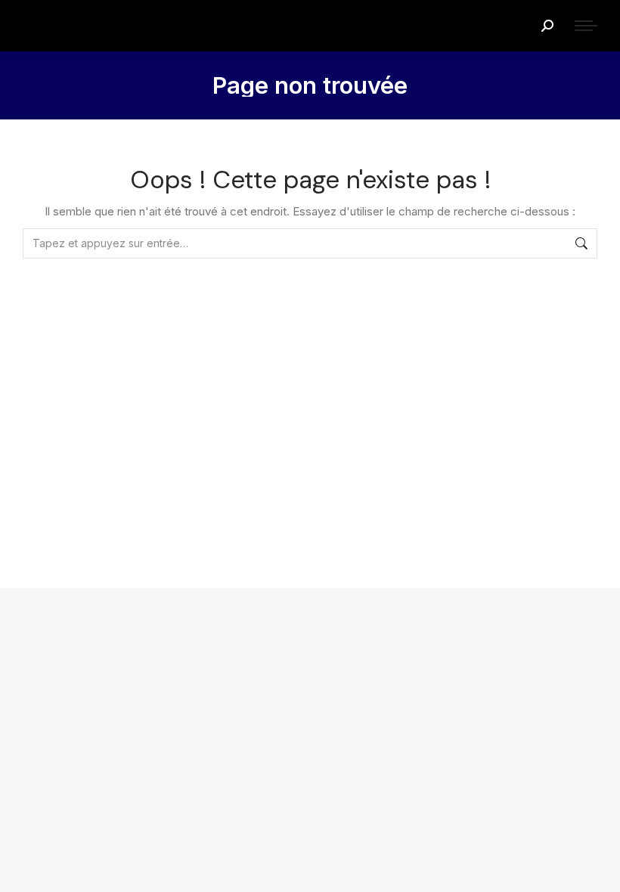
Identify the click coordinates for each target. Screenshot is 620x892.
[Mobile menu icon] (586, 25)
